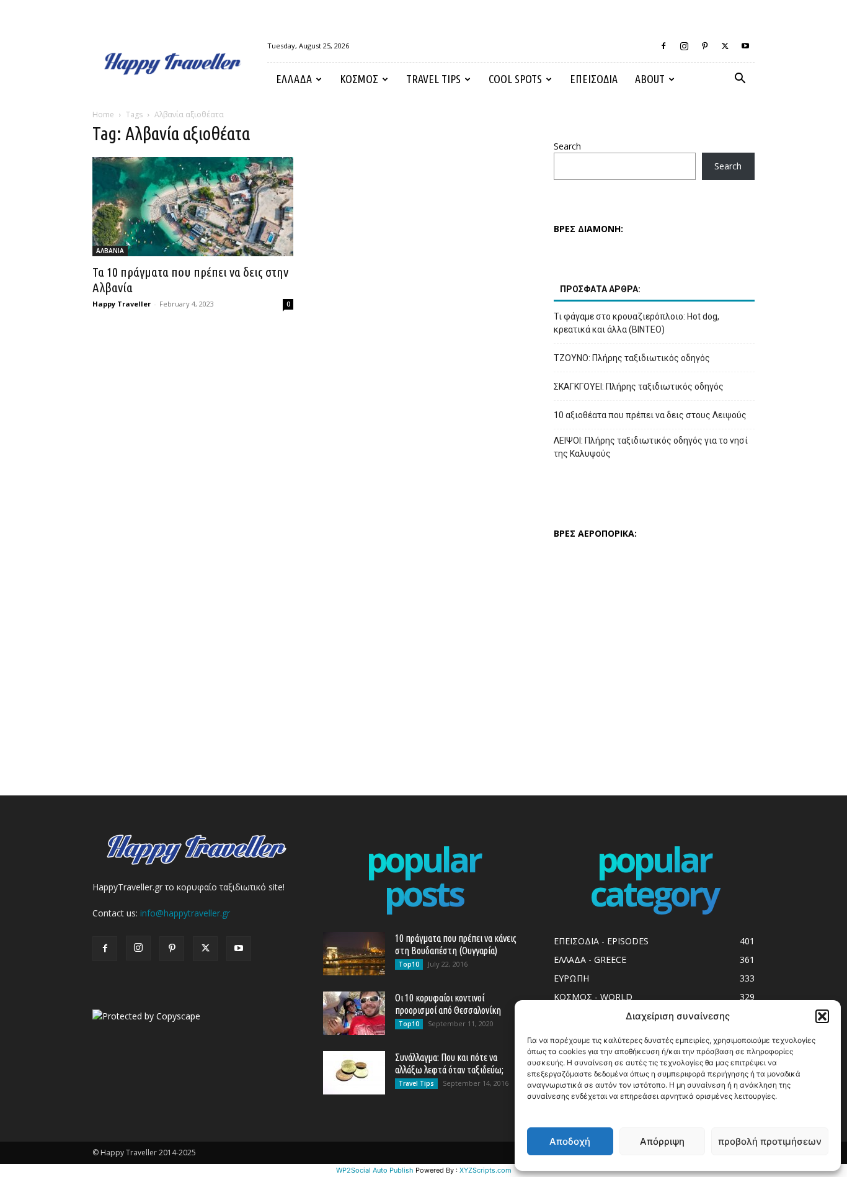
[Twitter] (725, 46)
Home (103, 114)
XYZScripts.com (485, 1170)
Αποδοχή (569, 1141)
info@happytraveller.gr (185, 913)
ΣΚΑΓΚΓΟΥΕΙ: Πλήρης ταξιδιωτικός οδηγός (639, 387)
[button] (822, 1016)
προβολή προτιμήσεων (770, 1141)
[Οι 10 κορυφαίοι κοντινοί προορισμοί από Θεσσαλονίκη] (354, 1013)
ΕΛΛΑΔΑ (294, 79)
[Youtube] (745, 46)
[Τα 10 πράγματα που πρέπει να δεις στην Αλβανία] (192, 206)
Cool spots (515, 79)
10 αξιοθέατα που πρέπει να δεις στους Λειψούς (650, 415)
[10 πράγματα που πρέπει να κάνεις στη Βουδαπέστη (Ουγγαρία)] (354, 953)
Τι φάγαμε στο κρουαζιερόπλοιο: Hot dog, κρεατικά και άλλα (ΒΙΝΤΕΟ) (636, 322)
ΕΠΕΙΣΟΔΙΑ (594, 79)
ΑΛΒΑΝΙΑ (110, 250)
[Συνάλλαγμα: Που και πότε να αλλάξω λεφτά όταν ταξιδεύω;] (354, 1072)
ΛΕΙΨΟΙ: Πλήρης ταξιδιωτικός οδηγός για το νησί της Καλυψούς (651, 447)
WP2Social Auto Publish (375, 1170)
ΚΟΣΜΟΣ (359, 79)
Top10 (409, 964)
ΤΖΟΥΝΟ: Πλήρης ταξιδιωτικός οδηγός (632, 358)
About (650, 79)
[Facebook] (663, 46)
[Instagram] (684, 46)
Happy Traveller (121, 303)
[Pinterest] (704, 46)
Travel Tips (433, 79)
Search (567, 146)
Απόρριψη (662, 1141)
